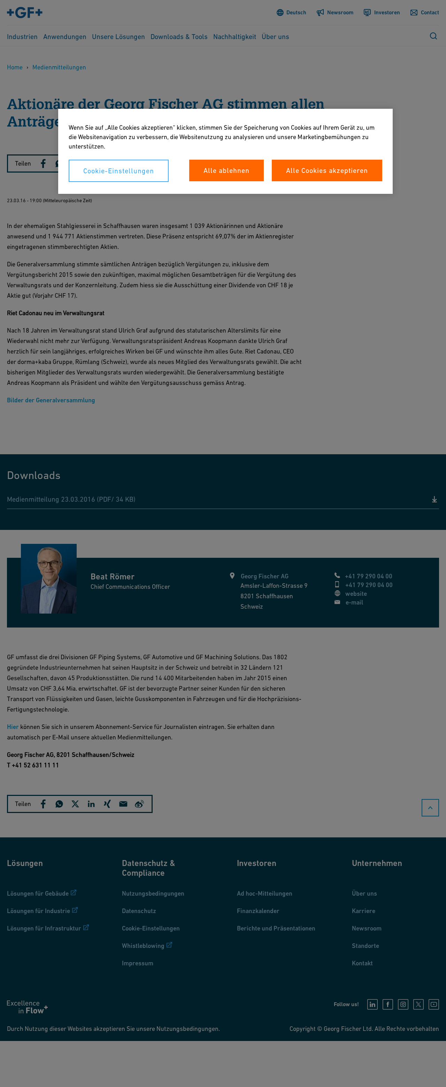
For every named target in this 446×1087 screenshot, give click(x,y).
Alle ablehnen (226, 170)
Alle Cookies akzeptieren (327, 170)
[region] (225, 151)
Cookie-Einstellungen (118, 171)
